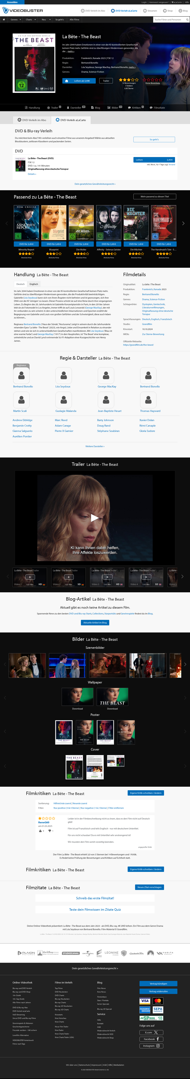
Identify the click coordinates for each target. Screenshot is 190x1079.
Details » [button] (32, 173)
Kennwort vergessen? (159, 2)
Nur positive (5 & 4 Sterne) (66, 807)
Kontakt (100, 1023)
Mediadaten (119, 1065)
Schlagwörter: (130, 304)
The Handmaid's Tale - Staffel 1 (164, 249)
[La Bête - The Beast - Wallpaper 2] (112, 697)
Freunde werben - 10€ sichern (25, 1030)
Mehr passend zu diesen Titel (155, 196)
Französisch (166, 319)
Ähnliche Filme (26, 258)
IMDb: (126, 334)
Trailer (106, 80)
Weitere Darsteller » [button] (95, 446)
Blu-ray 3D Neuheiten (63, 1006)
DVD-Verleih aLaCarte (126, 10)
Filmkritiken (102, 997)
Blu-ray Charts (60, 1002)
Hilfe (99, 1020)
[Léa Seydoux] (64, 375)
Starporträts (110, 613)
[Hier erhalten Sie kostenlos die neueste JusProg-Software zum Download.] (151, 1018)
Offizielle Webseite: (132, 341)
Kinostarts (59, 1014)
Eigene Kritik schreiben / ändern (146, 792)
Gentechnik (159, 304)
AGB (99, 1027)
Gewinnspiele (127, 613)
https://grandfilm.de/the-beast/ (138, 344)
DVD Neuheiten (61, 992)
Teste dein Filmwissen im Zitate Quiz (95, 909)
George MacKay (102, 67)
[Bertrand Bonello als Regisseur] (21, 375)
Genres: (66, 71)
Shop (170, 10)
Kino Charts (59, 1021)
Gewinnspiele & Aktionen (23, 1023)
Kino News (101, 992)
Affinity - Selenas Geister (109, 249)
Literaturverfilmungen (153, 307)
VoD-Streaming (19, 1014)
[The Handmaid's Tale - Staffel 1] (163, 222)
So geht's (60, 19)
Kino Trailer (59, 1030)
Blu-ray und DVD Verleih (22, 988)
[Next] (183, 223)
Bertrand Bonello (89, 62)
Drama (84, 71)
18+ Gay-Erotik (18, 999)
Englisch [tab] (34, 284)
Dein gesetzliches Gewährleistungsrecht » (95, 183)
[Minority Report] (26, 222)
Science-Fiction (96, 71)
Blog (185, 10)
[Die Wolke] (81, 222)
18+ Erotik (17, 995)
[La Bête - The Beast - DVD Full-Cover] (116, 767)
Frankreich (86, 58)
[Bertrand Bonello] (148, 375)
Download (77, 708)
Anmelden (12, 2)
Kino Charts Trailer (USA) (64, 1037)
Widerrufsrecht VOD (105, 1034)
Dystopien (147, 304)
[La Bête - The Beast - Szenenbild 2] (67, 665)
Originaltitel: (129, 284)
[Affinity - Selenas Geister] (108, 222)
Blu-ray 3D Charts (62, 1009)
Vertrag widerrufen (158, 991)
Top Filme (59, 988)
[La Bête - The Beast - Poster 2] (84, 732)
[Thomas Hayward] (148, 400)
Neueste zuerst (80, 803)
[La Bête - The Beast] (34, 63)
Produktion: (68, 58)
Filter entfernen (116, 807)
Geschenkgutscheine (21, 1026)
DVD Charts (59, 995)
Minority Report (26, 249)
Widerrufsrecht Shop (105, 1037)
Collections (97, 613)
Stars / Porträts (103, 1000)
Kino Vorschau (60, 1018)
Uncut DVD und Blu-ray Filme (24, 1018)
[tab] (32, 120)
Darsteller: (67, 67)
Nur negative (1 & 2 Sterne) (94, 807)
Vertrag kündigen (158, 983)
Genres (14, 19)
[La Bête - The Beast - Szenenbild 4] (147, 665)
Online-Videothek (22, 982)
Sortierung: (43, 803)
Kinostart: (128, 329)
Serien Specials (103, 1004)
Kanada (96, 58)
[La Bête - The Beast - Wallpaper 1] (77, 697)
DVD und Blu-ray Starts (80, 613)
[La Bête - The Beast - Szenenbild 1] (27, 665)
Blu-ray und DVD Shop (21, 992)
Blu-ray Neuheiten (62, 999)
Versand (172, 164)
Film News (101, 988)
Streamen (152, 10)
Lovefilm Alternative (21, 1035)
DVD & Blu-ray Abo (20, 1007)
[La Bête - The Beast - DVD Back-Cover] (95, 767)
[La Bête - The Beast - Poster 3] (105, 732)
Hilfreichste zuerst (62, 803)
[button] (182, 576)
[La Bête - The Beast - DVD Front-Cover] (74, 767)
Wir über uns (71, 1065)
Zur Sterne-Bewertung (153, 334)
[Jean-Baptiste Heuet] (106, 400)
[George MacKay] (106, 375)
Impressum (96, 1065)
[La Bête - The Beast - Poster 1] (64, 732)
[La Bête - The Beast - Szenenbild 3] (107, 665)
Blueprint (53, 249)
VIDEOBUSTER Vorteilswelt (23, 1040)
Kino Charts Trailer (62, 1033)
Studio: (126, 324)
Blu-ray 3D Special (104, 1009)
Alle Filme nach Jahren (22, 1002)
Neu (44, 19)
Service (101, 1014)
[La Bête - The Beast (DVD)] (20, 164)
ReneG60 (43, 822)
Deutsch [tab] (20, 284)
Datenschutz (84, 1065)
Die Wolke (81, 249)
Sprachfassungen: (132, 319)
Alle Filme (74, 19)
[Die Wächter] (136, 222)
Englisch (155, 319)
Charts (29, 19)
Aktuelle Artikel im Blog (95, 622)
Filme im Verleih (63, 982)
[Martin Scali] (21, 400)
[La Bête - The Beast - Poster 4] (126, 732)
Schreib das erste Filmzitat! (95, 898)
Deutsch (146, 319)
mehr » (71, 51)
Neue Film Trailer (61, 1026)
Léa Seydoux (87, 67)
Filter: (41, 807)
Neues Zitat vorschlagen (150, 887)
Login (144, 2)
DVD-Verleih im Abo (95, 10)
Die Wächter (136, 249)
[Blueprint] (53, 222)
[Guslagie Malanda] (64, 400)
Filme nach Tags (19, 1044)
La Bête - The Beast (26, 570)
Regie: (65, 62)
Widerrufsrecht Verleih (106, 1030)
